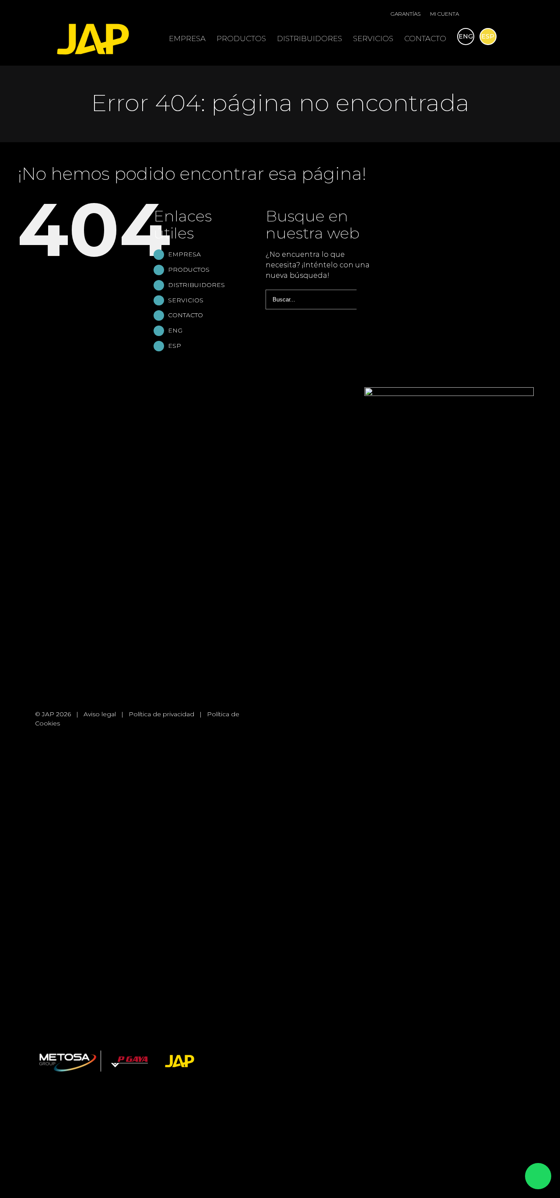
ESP (174, 346)
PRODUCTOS (189, 269)
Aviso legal (100, 714)
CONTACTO (185, 315)
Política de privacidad (161, 714)
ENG (175, 330)
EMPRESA (184, 254)
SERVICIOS (185, 300)
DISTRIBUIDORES (196, 285)
